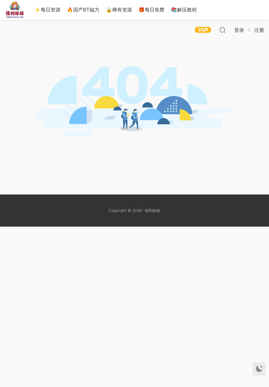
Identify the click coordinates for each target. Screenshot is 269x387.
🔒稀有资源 (119, 10)
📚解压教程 (184, 10)
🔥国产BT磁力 (83, 10)
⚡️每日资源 (47, 10)
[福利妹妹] (15, 10)
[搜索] (222, 30)
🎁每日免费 (151, 10)
